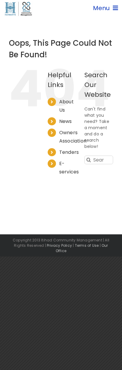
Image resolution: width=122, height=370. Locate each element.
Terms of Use (87, 245)
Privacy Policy (59, 245)
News (65, 121)
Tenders (69, 152)
